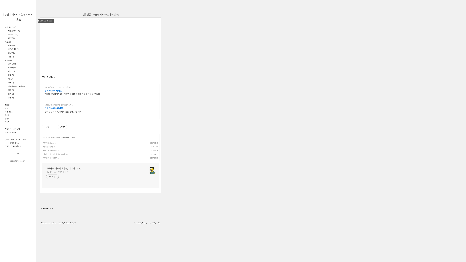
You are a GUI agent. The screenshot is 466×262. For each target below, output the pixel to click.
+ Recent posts (47, 208)
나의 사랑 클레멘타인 (50, 150)
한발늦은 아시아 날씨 (12, 129)
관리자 (7, 122)
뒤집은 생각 (14, 30)
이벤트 (11, 38)
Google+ (73, 223)
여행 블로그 (9, 112)
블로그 (7, 108)
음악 (11, 94)
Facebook (60, 223)
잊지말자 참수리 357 (50, 158)
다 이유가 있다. (48, 146)
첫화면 (7, 105)
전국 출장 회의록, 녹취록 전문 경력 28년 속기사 (64, 111)
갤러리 (7, 115)
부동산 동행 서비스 (53, 90)
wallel (158, 223)
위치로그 (13, 34)
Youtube (67, 223)
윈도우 (11, 53)
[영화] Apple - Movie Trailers (16, 139)
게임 (11, 56)
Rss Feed (44, 223)
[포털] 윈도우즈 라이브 (13, 146)
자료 (8, 42)
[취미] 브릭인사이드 (12, 143)
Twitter (53, 223)
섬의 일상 (10, 27)
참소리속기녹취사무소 (55, 108)
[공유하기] (51, 127)
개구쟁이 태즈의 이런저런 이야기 (57, 172)
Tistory (144, 223)
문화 (8, 60)
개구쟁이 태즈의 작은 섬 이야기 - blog (63, 168)
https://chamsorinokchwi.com (57, 105)
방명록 (7, 118)
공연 (11, 97)
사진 (11, 71)
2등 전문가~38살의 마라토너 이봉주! (101, 14)
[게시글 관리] (54, 127)
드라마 (12, 67)
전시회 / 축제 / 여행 (16, 86)
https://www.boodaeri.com (55, 87)
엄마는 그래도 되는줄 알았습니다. (54, 154)
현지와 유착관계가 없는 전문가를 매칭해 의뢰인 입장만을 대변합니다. (73, 94)
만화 (11, 75)
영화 (12, 63)
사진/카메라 (13, 49)
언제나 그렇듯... (48, 143)
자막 (11, 82)
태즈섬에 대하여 (10, 132)
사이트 (11, 45)
